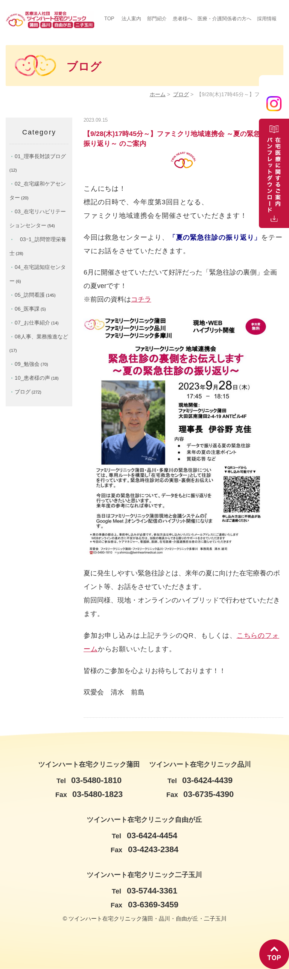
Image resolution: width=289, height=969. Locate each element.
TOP (109, 18)
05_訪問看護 (30, 295)
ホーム (158, 94)
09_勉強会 (27, 364)
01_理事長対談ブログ (40, 156)
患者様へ (182, 18)
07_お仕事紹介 (32, 323)
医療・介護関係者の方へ (224, 18)
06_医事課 (27, 309)
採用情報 (267, 18)
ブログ (181, 94)
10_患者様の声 (32, 378)
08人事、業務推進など (41, 337)
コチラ (141, 299)
